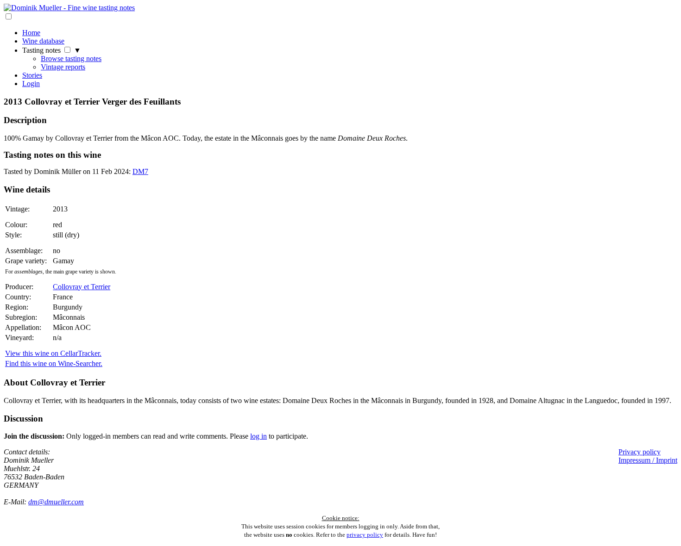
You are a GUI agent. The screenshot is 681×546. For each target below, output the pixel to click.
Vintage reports (63, 67)
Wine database (43, 41)
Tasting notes (41, 50)
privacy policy (365, 534)
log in (258, 436)
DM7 (140, 171)
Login (31, 83)
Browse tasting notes (71, 58)
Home (31, 33)
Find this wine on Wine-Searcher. (53, 363)
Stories (32, 75)
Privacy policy (639, 452)
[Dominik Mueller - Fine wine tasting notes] (69, 8)
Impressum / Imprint (647, 460)
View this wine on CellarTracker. (53, 353)
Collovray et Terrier (81, 287)
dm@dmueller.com (56, 502)
